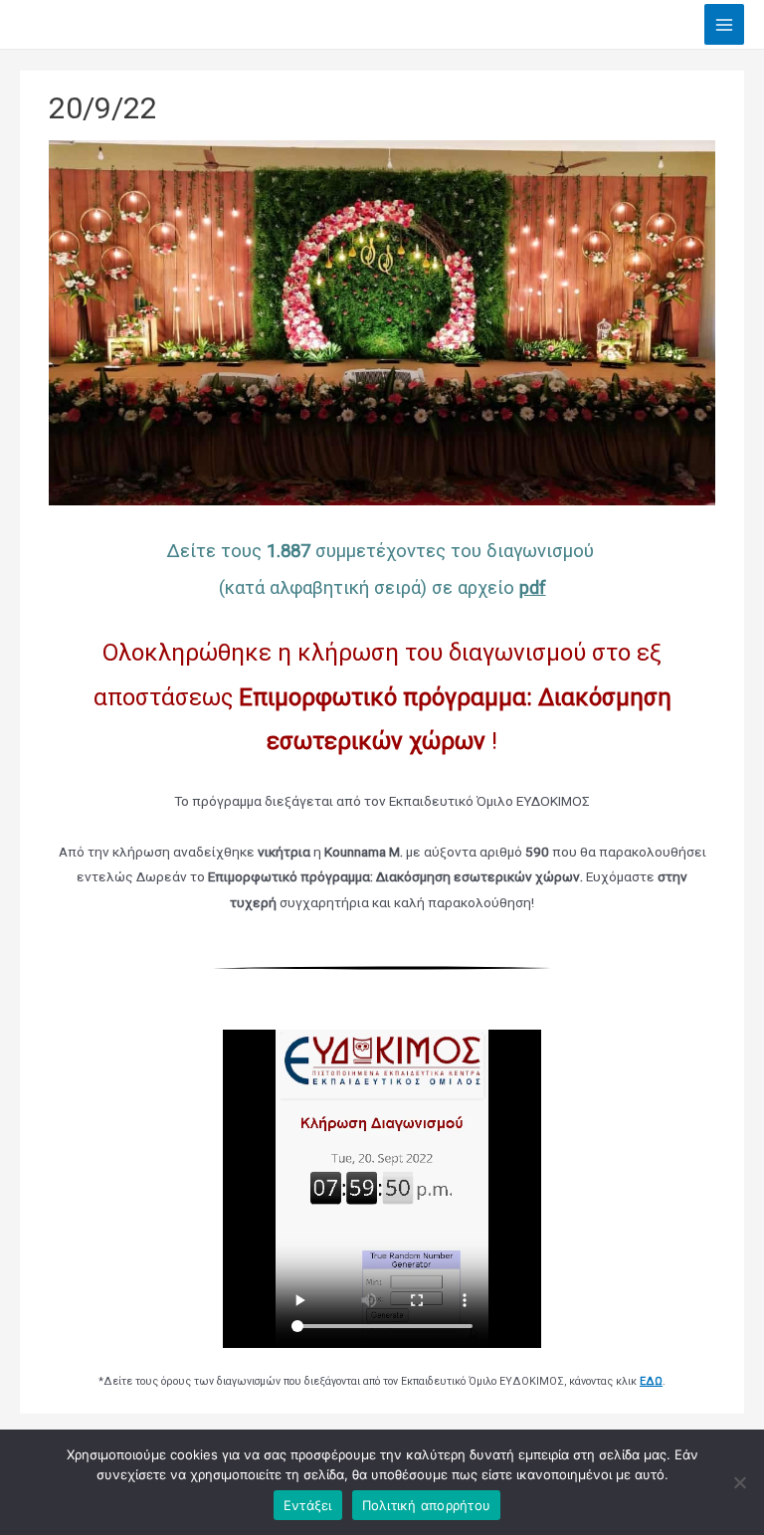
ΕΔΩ (651, 1381)
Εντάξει (308, 1505)
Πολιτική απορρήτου (426, 1505)
